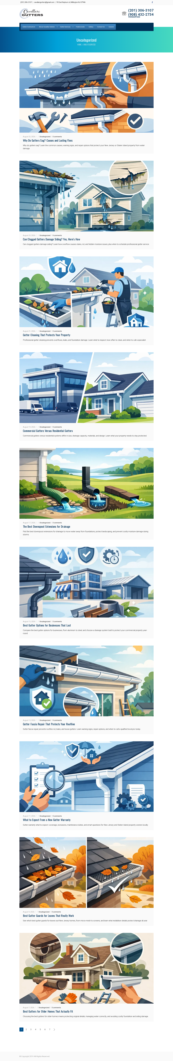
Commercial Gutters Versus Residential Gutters (48, 431)
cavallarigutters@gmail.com (44, 2)
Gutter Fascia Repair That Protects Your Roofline (49, 724)
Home (79, 44)
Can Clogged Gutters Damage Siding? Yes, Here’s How (51, 239)
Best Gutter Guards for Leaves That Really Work (48, 915)
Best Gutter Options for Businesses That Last (47, 625)
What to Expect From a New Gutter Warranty (46, 820)
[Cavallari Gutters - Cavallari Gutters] (31, 13)
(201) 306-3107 (26, 2)
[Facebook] (152, 2)
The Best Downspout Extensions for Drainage (46, 526)
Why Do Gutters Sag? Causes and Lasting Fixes (47, 140)
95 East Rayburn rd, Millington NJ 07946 (70, 2)
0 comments (57, 136)
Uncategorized (45, 136)
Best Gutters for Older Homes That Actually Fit (48, 1011)
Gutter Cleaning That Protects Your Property (46, 335)
